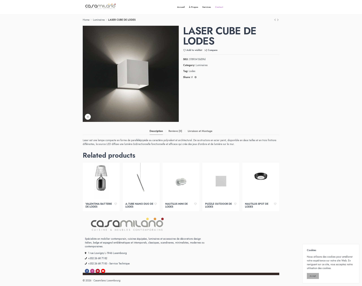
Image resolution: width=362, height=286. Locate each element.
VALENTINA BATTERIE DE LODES (99, 205)
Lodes (192, 71)
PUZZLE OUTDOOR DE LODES (218, 205)
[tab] (156, 131)
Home (86, 20)
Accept (313, 276)
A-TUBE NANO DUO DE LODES (139, 205)
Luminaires (99, 20)
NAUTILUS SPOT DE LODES (256, 205)
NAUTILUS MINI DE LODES (176, 205)
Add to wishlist (194, 50)
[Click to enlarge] (88, 117)
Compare (212, 50)
